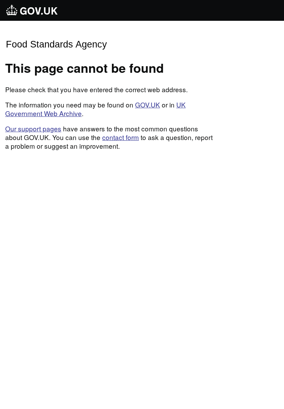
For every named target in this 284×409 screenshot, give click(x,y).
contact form (120, 137)
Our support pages (33, 128)
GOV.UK (147, 104)
